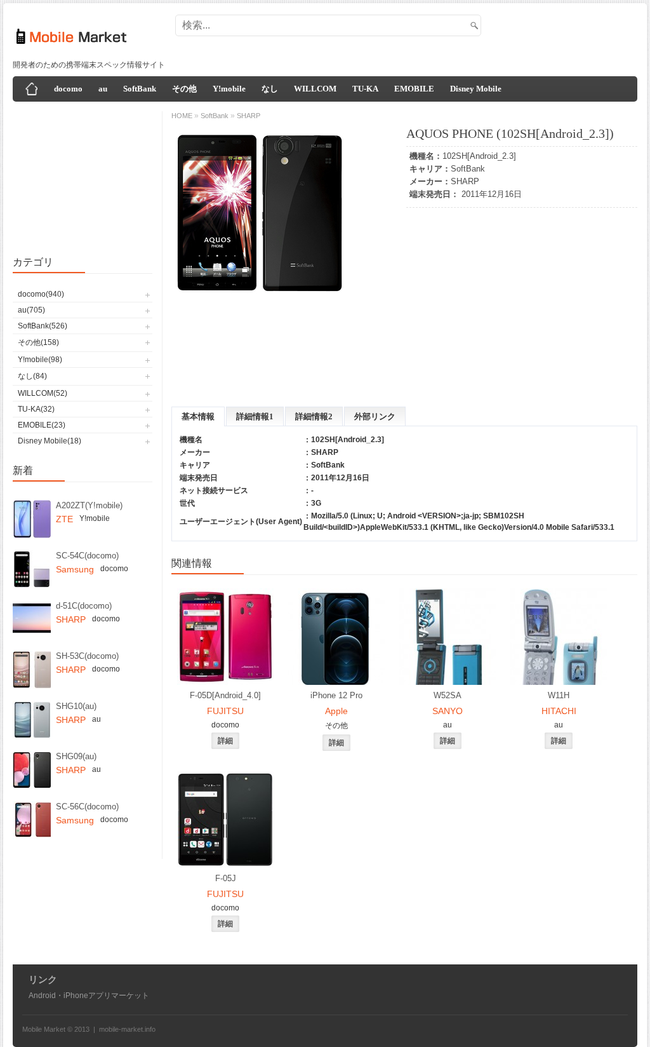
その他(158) (38, 342)
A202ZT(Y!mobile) (89, 505)
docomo (68, 88)
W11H (558, 695)
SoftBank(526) (42, 325)
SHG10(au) (76, 706)
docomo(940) (41, 294)
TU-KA (365, 88)
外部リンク (374, 416)
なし (270, 88)
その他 (184, 88)
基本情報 (198, 416)
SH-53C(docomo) (87, 656)
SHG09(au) (76, 756)
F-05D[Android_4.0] (225, 695)
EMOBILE (414, 88)
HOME (181, 115)
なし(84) (32, 376)
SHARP (465, 181)
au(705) (31, 310)
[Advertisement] (403, 36)
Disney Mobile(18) (49, 440)
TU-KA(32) (36, 409)
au (102, 88)
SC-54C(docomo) (87, 555)
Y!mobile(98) (40, 359)
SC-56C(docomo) (87, 806)
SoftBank (139, 88)
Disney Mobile (475, 88)
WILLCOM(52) (42, 393)
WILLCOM (315, 88)
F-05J (225, 878)
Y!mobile (229, 88)
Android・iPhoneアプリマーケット (89, 995)
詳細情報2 (314, 416)
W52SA (447, 695)
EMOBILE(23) (41, 425)
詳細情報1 (255, 416)
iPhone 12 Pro (336, 695)
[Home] (31, 89)
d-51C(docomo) (84, 606)
